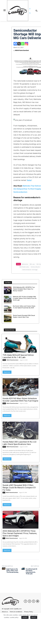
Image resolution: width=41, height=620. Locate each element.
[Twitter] (30, 13)
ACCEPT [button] (25, 617)
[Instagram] (26, 43)
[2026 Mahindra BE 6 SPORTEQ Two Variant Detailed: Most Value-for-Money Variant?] (8, 290)
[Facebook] (30, 9)
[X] (19, 43)
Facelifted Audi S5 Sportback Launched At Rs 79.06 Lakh (31, 571)
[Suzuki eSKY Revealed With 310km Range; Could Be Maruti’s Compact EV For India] (20, 474)
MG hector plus (24, 267)
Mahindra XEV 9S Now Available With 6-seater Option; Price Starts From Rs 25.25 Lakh (25, 298)
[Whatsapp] (22, 43)
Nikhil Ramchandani (22, 50)
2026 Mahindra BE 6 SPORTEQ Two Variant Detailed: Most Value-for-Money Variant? (24, 289)
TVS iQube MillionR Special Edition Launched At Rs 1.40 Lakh (18, 356)
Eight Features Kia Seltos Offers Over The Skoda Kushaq (12, 570)
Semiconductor (35, 267)
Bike (4, 360)
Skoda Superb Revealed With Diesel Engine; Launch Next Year (24, 316)
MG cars (32, 264)
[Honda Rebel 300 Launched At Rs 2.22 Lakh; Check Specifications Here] (20, 430)
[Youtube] (37, 601)
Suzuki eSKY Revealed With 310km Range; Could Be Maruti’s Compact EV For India (19, 487)
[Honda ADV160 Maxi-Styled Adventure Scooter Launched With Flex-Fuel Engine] (20, 387)
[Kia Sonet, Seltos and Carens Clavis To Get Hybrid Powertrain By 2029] (8, 309)
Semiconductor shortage (29, 269)
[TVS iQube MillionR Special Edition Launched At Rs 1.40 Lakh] (20, 344)
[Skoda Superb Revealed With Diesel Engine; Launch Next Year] (8, 318)
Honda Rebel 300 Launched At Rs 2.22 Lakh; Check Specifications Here (19, 443)
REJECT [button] (33, 617)
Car (4, 492)
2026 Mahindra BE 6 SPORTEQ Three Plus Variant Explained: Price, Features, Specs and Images (20, 533)
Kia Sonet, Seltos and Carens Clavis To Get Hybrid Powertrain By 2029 (24, 307)
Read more (7, 372)
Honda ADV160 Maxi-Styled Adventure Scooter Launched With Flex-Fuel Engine (20, 399)
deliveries (25, 264)
